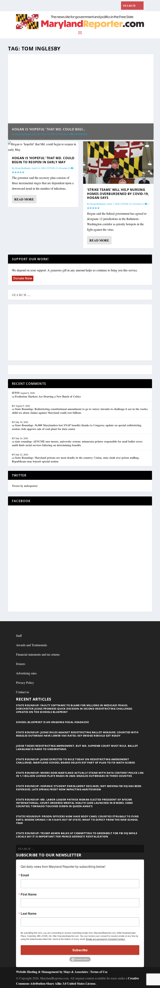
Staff (19, 636)
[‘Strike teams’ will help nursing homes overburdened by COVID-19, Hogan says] (118, 162)
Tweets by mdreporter (25, 486)
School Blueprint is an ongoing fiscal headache (52, 722)
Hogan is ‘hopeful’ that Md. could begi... (48, 129)
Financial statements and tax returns (38, 654)
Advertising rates (26, 673)
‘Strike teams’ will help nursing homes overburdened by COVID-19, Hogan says (118, 194)
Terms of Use (99, 971)
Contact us (22, 692)
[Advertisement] (80, 332)
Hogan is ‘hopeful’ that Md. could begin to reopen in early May (43, 160)
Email (25, 875)
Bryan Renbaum (22, 134)
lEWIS (16, 393)
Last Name (28, 913)
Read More (24, 199)
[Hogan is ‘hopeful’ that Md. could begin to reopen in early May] (43, 146)
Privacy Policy (25, 682)
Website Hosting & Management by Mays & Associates (52, 971)
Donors (20, 664)
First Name (29, 894)
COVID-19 (52, 134)
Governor (63, 134)
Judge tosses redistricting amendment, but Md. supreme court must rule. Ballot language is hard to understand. (77, 747)
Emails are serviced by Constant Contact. (105, 938)
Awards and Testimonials (31, 645)
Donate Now (22, 278)
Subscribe (80, 950)
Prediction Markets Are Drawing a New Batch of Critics (48, 396)
